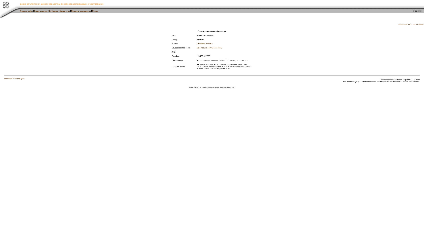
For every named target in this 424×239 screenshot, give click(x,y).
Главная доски (41, 11)
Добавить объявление (59, 11)
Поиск (95, 11)
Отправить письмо (204, 44)
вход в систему (405, 24)
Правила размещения (81, 11)
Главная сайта (26, 11)
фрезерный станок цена (14, 79)
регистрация (418, 24)
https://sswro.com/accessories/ (209, 48)
